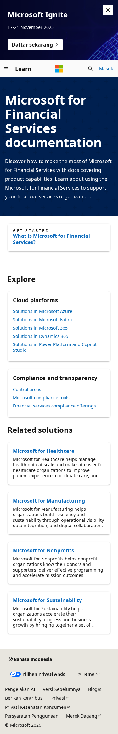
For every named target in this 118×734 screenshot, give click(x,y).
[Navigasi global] (6, 68)
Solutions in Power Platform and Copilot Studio (55, 347)
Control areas (27, 389)
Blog (93, 689)
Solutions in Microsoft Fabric (43, 319)
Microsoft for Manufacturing (49, 501)
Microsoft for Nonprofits (43, 550)
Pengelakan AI (20, 689)
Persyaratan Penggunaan (32, 716)
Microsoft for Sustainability (47, 600)
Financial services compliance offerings (54, 406)
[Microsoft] (59, 69)
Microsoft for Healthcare (43, 451)
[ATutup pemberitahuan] (108, 10)
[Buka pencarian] (90, 68)
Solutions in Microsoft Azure (42, 311)
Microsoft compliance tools (41, 398)
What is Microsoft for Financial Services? (51, 239)
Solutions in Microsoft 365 (40, 328)
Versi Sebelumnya (62, 689)
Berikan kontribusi (24, 698)
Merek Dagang (81, 716)
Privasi (58, 698)
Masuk (106, 68)
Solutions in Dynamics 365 (40, 336)
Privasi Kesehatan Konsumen (35, 707)
